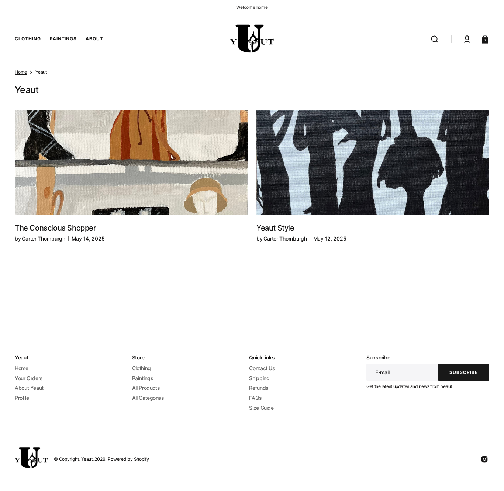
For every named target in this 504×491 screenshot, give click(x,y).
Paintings (142, 378)
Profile (22, 398)
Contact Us (262, 368)
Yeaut (87, 459)
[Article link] (131, 176)
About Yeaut (29, 388)
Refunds (258, 388)
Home (21, 72)
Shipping (259, 378)
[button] (434, 39)
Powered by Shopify (128, 459)
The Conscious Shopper (55, 228)
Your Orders (29, 378)
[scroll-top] (488, 475)
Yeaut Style (275, 228)
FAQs (255, 398)
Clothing (141, 368)
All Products (146, 388)
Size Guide (261, 408)
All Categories (148, 398)
